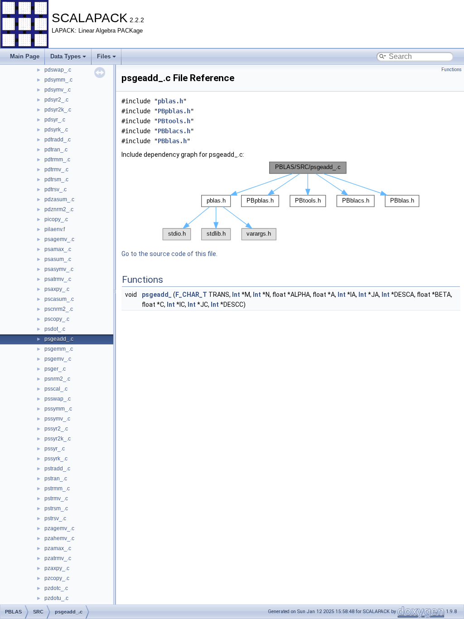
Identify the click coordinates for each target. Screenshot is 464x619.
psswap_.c (57, 399)
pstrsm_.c (56, 508)
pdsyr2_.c (56, 100)
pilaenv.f (54, 229)
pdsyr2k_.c (57, 109)
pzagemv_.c (59, 528)
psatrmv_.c (57, 279)
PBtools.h (174, 121)
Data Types (65, 56)
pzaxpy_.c (56, 568)
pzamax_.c (57, 548)
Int (236, 294)
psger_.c (55, 369)
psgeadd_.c (58, 339)
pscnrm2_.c (58, 309)
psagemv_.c (59, 239)
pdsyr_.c (54, 119)
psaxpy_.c (56, 289)
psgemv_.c (57, 359)
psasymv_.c (58, 269)
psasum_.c (57, 259)
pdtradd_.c (57, 139)
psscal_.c (56, 389)
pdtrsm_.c (56, 179)
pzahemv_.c (59, 538)
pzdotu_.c (56, 598)
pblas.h (170, 101)
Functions (451, 70)
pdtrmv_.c (56, 169)
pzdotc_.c (56, 588)
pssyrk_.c (56, 458)
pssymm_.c (58, 409)
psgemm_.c (58, 349)
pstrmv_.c (56, 498)
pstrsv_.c (55, 518)
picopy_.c (56, 219)
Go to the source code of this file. (169, 253)
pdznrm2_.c (58, 209)
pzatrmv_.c (57, 558)
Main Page (24, 56)
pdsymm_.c (58, 80)
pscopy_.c (56, 319)
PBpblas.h (174, 111)
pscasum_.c (59, 299)
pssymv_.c (57, 419)
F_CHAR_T (191, 294)
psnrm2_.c (57, 379)
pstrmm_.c (57, 488)
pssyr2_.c (56, 429)
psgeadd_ (157, 294)
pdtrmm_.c (57, 159)
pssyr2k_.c (57, 438)
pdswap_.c (57, 70)
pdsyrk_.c (56, 129)
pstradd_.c (57, 468)
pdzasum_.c (59, 199)
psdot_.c (54, 329)
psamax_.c (57, 249)
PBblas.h (172, 141)
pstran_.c (55, 478)
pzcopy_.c (56, 578)
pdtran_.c (56, 149)
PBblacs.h (174, 131)
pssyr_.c (54, 448)
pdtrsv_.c (55, 189)
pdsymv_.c (57, 90)
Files (104, 56)
